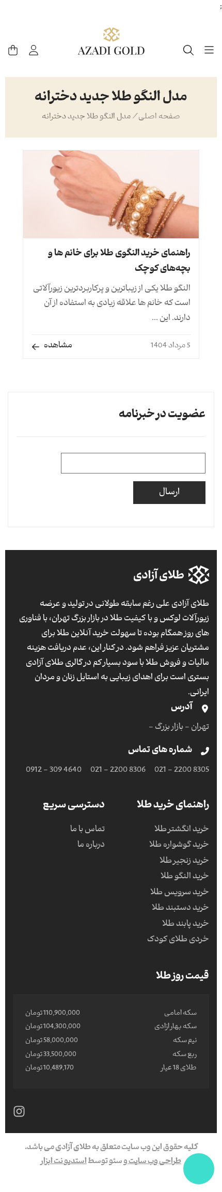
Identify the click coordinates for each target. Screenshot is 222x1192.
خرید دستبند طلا (180, 909)
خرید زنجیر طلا (184, 861)
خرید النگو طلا (185, 877)
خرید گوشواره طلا (179, 845)
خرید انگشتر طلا (181, 830)
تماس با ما (87, 830)
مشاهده (58, 346)
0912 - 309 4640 (54, 771)
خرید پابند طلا (185, 925)
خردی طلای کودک (178, 940)
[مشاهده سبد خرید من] (13, 50)
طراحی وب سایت (154, 1162)
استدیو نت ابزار (64, 1162)
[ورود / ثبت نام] (33, 50)
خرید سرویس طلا (179, 893)
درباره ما (91, 845)
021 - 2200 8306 (118, 771)
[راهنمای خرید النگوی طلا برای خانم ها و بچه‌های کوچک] (111, 194)
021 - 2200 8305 (181, 771)
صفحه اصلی (159, 117)
